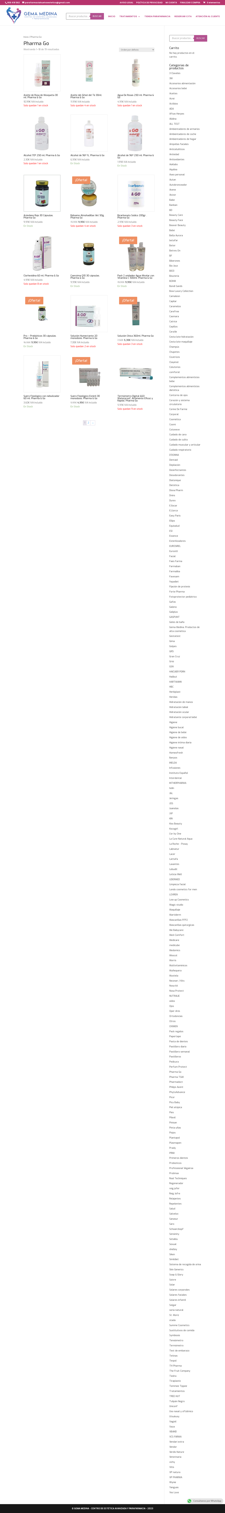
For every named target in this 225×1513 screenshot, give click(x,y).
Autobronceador (178, 184)
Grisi (171, 661)
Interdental (175, 778)
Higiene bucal (176, 727)
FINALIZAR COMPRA (190, 3)
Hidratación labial (178, 707)
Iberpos (173, 757)
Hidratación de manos (181, 702)
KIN (171, 818)
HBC (171, 686)
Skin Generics (176, 1269)
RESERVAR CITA (183, 16)
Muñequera (175, 970)
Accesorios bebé (178, 88)
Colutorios (174, 367)
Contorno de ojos (178, 395)
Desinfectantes (177, 470)
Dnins (172, 495)
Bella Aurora (176, 235)
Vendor (173, 1447)
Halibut (173, 676)
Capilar (173, 301)
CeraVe (173, 331)
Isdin (171, 788)
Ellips (172, 520)
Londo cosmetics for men (183, 889)
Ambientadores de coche (182, 134)
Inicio (26, 37)
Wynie (172, 1482)
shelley (173, 1249)
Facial (172, 556)
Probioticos (175, 1163)
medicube (174, 945)
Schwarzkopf (176, 1229)
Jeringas (173, 798)
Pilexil (172, 1117)
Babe (172, 200)
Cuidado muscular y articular (184, 444)
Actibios (173, 103)
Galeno (173, 607)
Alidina (172, 118)
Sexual (172, 1244)
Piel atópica (175, 1107)
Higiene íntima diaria (180, 742)
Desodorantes (176, 475)
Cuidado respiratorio (180, 449)
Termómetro (176, 1345)
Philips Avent (176, 1087)
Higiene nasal (176, 747)
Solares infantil (177, 1300)
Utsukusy (174, 1416)
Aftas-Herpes (176, 113)
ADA (171, 108)
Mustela (173, 975)
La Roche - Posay (178, 844)
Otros (172, 1021)
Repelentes (175, 1203)
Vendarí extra (176, 1441)
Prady (172, 1148)
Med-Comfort (176, 935)
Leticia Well (175, 874)
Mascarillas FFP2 (178, 920)
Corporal (174, 414)
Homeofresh (176, 752)
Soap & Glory (176, 1274)
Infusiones (174, 767)
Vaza (172, 1426)
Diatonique (175, 480)
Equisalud (174, 525)
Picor (172, 1097)
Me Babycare (176, 930)
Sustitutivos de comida (181, 1330)
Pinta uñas (175, 1127)
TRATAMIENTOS (128, 16)
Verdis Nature (176, 1452)
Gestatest (175, 636)
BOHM (172, 281)
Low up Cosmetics (179, 899)
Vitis (171, 1467)
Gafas (172, 601)
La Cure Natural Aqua (180, 838)
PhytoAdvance (177, 1092)
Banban (173, 205)
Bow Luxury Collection (181, 291)
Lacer (172, 854)
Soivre (172, 1279)
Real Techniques (178, 1178)
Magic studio (176, 904)
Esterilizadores (177, 541)
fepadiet (174, 581)
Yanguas (174, 1487)
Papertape (175, 1036)
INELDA (173, 762)
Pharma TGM (176, 1077)
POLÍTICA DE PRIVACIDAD (149, 3)
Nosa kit (173, 985)
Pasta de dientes (178, 1041)
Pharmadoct (176, 1082)
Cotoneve (174, 429)
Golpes (173, 646)
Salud (172, 1208)
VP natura (174, 1472)
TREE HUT (174, 1396)
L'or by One (175, 833)
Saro (171, 1224)
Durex (172, 500)
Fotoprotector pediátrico (183, 596)
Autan (172, 179)
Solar (172, 1284)
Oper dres (174, 1011)
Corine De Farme (178, 409)
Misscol (173, 955)
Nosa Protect (176, 990)
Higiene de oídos (178, 737)
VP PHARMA (175, 1477)
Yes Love (174, 1492)
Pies (171, 1112)
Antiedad (174, 154)
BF (170, 255)
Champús (174, 346)
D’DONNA (174, 455)
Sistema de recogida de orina (185, 1264)
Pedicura (174, 1061)
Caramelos (175, 306)
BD (170, 210)
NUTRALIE (174, 996)
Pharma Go (175, 1072)
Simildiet (174, 1259)
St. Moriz (174, 1315)
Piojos (172, 1132)
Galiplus (173, 612)
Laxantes (174, 864)
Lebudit (173, 869)
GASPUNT (174, 617)
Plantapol (174, 1137)
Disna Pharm (176, 490)
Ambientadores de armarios (184, 129)
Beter (172, 245)
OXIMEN (173, 1026)
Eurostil (173, 551)
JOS (171, 803)
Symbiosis (174, 1335)
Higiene (173, 722)
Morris (172, 960)
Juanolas (174, 808)
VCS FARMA (175, 1436)
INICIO (111, 16)
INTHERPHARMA (177, 783)
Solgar (172, 1305)
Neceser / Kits (176, 980)
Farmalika (174, 571)
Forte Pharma (177, 591)
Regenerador (176, 1183)
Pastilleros (175, 1056)
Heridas (173, 697)
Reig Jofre (174, 1193)
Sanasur (173, 1218)
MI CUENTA (171, 3)
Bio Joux (173, 265)
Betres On (174, 250)
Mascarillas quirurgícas (181, 925)
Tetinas (173, 1355)
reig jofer (174, 1188)
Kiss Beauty (175, 823)
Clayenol (174, 362)
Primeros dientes (178, 1158)
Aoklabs (173, 164)
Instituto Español (178, 773)
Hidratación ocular (179, 712)
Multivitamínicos (178, 965)
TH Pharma (175, 1365)
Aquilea (173, 169)
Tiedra (172, 1376)
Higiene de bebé (177, 732)
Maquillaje (174, 909)
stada (172, 1320)
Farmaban (174, 566)
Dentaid (173, 460)
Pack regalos (176, 1031)
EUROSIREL (175, 546)
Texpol (173, 1360)
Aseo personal (177, 174)
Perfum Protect (178, 1066)
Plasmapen (175, 1142)
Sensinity (174, 1234)
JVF (171, 813)
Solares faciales (178, 1294)
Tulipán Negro (177, 1401)
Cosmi (172, 424)
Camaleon (174, 296)
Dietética (174, 485)
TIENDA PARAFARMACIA (157, 16)
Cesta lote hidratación (181, 336)
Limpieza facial (177, 884)
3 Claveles (174, 73)
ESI (170, 531)
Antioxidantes (176, 159)
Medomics (174, 950)
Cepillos (173, 326)
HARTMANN (175, 681)
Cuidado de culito (178, 439)
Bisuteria (174, 276)
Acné (172, 98)
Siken (172, 1254)
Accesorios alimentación (182, 83)
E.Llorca (173, 510)
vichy (172, 1462)
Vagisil (172, 1421)
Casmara (174, 316)
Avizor (172, 194)
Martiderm (175, 914)
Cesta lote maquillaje (180, 341)
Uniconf (173, 1406)
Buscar (97, 16)
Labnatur (174, 849)
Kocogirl (173, 828)
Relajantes (175, 1198)
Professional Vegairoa (181, 1168)
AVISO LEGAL (126, 3)
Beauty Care (176, 215)
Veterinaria (175, 1457)
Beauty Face (176, 220)
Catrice (173, 321)
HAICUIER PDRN (177, 671)
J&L (171, 793)
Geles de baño (176, 622)
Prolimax (174, 1173)
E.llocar (173, 505)
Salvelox (173, 1213)
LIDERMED (174, 879)
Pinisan (173, 1122)
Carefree (174, 311)
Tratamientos (177, 1391)
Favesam (174, 576)
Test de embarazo (179, 1350)
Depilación (174, 465)
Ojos (171, 1006)
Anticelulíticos (177, 149)
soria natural (176, 1310)
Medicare (174, 940)
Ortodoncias (176, 1016)
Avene (172, 189)
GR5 (171, 651)
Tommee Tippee (178, 1386)
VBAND (173, 1431)
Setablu (173, 1239)
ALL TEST (174, 124)
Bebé (172, 230)
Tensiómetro (176, 1340)
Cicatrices (174, 357)
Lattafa (173, 859)
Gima (172, 641)
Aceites (173, 93)
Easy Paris (175, 515)
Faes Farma (175, 561)
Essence (173, 536)
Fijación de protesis (179, 586)
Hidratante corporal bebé (183, 717)
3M (171, 78)
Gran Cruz (174, 656)
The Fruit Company (179, 1370)
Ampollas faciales (179, 144)
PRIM (172, 1153)
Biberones (174, 260)
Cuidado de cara (177, 434)
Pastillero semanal (179, 1051)
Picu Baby (174, 1102)
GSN (171, 666)
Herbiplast (175, 691)
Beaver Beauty (177, 225)
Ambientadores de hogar (182, 139)
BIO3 (171, 270)
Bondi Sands (175, 286)
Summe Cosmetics (179, 1325)
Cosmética (175, 419)
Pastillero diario (177, 1046)
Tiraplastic (175, 1381)
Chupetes (174, 352)
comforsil (174, 372)
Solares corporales (179, 1289)
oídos (172, 1001)
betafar (173, 240)
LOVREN (173, 894)
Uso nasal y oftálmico (181, 1411)
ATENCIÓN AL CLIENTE (208, 16)
